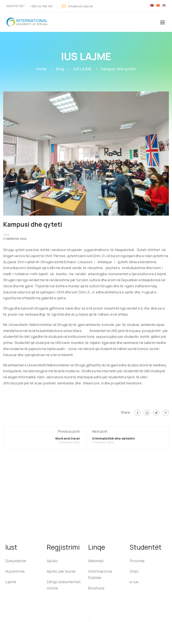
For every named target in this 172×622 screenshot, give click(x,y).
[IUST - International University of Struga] (27, 24)
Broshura (96, 588)
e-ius (134, 581)
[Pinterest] (166, 413)
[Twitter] (156, 413)
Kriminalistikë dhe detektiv (113, 438)
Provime (137, 560)
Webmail (96, 560)
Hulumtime (15, 571)
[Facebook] (137, 413)
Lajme (10, 581)
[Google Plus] (147, 413)
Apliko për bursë (61, 571)
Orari (134, 571)
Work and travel (67, 438)
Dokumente (15, 560)
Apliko (52, 560)
